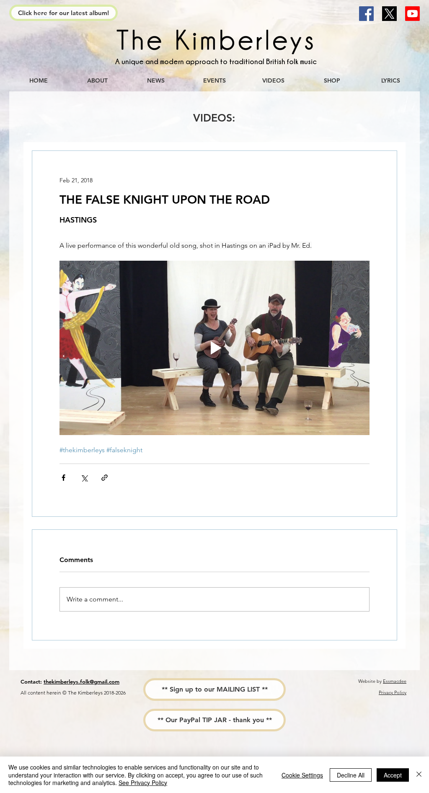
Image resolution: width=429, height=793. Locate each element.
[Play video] (214, 348)
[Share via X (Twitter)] (84, 478)
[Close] (419, 774)
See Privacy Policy (143, 782)
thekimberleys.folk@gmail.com (81, 681)
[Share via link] (105, 478)
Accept (393, 775)
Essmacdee (394, 681)
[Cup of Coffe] (214, 41)
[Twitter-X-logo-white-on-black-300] (389, 13)
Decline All (350, 775)
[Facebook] (366, 13)
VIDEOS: (214, 117)
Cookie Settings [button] (302, 775)
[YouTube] (412, 13)
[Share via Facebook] (63, 478)
